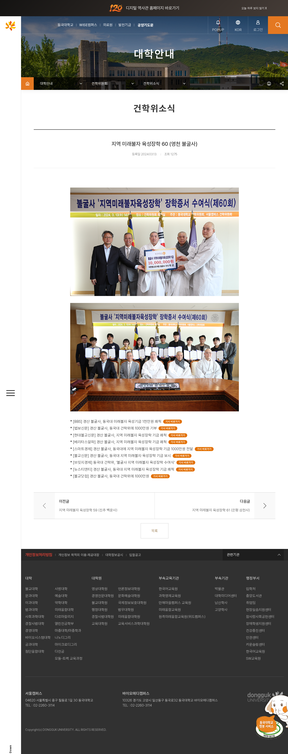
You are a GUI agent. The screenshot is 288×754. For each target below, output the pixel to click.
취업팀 (251, 603)
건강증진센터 (255, 630)
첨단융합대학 (34, 651)
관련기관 (233, 555)
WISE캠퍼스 (88, 25)
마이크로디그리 (66, 644)
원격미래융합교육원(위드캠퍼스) (182, 617)
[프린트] (269, 83)
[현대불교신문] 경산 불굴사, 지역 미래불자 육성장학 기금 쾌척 (120, 435)
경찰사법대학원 (103, 617)
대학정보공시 (114, 555)
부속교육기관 (169, 578)
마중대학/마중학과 (68, 630)
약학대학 (61, 603)
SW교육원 (253, 658)
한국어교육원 (168, 589)
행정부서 (253, 578)
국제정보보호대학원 (132, 603)
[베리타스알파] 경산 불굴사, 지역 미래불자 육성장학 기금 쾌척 (120, 442)
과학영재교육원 (170, 596)
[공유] (281, 83)
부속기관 (221, 578)
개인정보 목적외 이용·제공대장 (78, 555)
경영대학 (31, 630)
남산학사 (221, 603)
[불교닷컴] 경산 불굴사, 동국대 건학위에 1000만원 (112, 476)
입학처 (251, 589)
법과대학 (31, 610)
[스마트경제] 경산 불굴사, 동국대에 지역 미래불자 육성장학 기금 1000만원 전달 (134, 449)
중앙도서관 (254, 596)
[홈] (27, 83)
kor (238, 30)
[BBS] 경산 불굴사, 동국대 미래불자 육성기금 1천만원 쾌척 (118, 421)
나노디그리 (63, 637)
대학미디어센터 (226, 596)
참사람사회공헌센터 (260, 617)
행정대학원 (100, 610)
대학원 (97, 578)
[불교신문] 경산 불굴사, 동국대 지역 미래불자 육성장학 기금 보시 (123, 455)
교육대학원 (100, 624)
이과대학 (31, 603)
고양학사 (221, 610)
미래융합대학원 (129, 617)
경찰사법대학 (34, 624)
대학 (28, 578)
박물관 (219, 589)
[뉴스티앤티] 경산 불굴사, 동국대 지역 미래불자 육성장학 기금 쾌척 (124, 469)
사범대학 (61, 589)
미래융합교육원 (170, 610)
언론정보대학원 (129, 589)
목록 (154, 531)
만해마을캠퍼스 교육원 (175, 603)
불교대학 (31, 589)
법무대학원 (126, 610)
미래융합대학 (64, 610)
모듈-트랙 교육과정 (68, 658)
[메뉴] (10, 393)
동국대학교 (65, 25)
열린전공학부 (64, 624)
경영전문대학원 (103, 596)
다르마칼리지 (64, 617)
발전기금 (124, 25)
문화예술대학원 (129, 596)
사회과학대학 (34, 617)
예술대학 (61, 596)
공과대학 (31, 644)
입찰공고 (135, 555)
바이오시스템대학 (38, 637)
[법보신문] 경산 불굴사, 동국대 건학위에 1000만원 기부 (116, 428)
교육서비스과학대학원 (134, 624)
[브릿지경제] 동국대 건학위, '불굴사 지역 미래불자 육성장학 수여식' (124, 462)
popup (218, 30)
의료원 (108, 25)
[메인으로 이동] (10, 25)
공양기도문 (145, 25)
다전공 (59, 651)
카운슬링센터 (255, 644)
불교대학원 (100, 603)
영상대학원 (100, 589)
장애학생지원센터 (258, 624)
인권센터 (252, 637)
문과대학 (31, 596)
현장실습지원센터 (258, 610)
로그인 (258, 30)
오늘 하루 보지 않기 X (254, 8)
